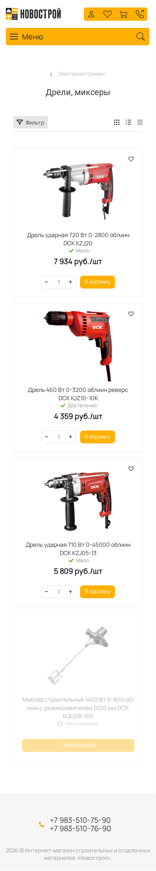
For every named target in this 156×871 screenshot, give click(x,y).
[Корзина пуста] (123, 13)
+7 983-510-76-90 (80, 828)
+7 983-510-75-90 (80, 820)
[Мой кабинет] (91, 13)
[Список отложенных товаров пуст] (107, 13)
